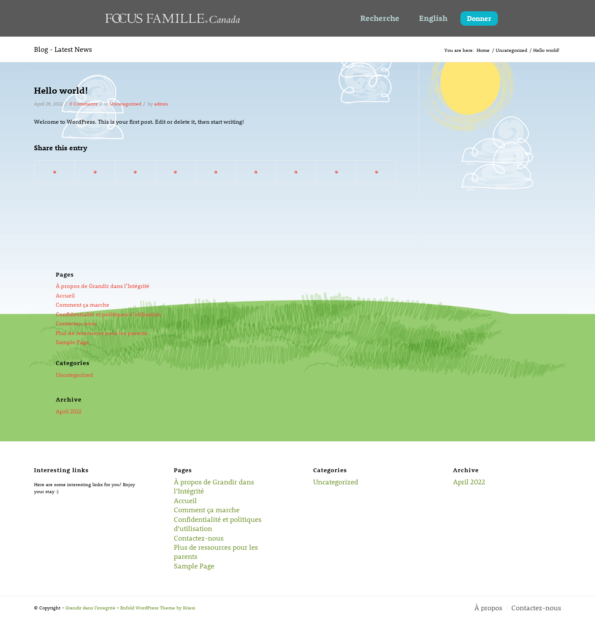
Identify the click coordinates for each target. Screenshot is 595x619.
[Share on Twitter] (95, 172)
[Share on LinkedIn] (215, 172)
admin (161, 103)
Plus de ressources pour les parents (101, 332)
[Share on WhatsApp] (135, 172)
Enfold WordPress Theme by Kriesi (157, 607)
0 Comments (83, 103)
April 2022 (68, 411)
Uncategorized (125, 103)
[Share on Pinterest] (175, 172)
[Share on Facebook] (54, 172)
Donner (479, 18)
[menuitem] (488, 607)
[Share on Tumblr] (256, 172)
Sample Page (72, 341)
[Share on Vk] (296, 172)
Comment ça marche (82, 304)
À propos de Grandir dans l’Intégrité (102, 285)
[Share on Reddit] (336, 172)
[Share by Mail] (376, 172)
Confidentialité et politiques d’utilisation (108, 314)
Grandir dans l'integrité (90, 607)
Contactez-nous (76, 323)
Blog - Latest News (63, 49)
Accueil (65, 295)
